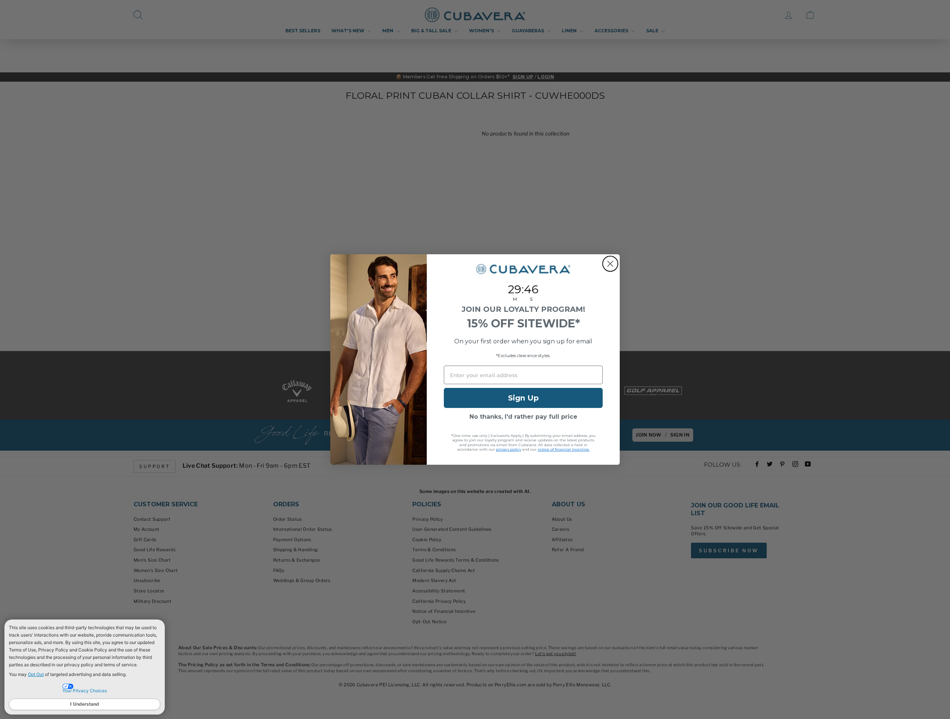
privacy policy (508, 449)
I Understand (84, 704)
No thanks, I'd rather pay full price (523, 416)
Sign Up (523, 397)
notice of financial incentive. (564, 449)
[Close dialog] (610, 263)
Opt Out (36, 674)
